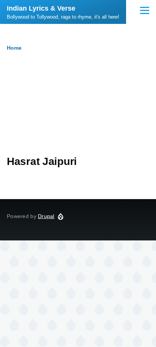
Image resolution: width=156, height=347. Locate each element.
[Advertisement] (78, 110)
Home (14, 48)
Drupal (46, 216)
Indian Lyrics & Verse (41, 8)
